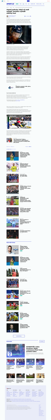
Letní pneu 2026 (40, 391)
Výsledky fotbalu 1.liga (21, 392)
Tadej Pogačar (14, 394)
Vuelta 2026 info (15, 391)
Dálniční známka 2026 (41, 392)
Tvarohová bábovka (28, 394)
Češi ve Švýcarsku (34, 394)
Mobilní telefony (14, 401)
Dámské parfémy (22, 401)
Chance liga (20, 391)
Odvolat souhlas (40, 414)
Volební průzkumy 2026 (9, 392)
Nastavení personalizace (41, 415)
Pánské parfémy (38, 401)
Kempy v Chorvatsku (34, 391)
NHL (16, 85)
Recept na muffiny (28, 392)
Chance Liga (21, 301)
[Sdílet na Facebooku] (29, 146)
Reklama (40, 409)
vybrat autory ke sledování (12, 16)
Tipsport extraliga (21, 393)
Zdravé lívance (27, 393)
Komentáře (9, 341)
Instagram (40, 407)
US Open (21, 151)
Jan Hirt (14, 393)
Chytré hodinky (34, 401)
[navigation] (0, 1)
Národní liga (21, 218)
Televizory (31, 401)
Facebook (40, 406)
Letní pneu (25, 401)
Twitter (39, 408)
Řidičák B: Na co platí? (41, 394)
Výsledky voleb (8, 393)
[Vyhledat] (28, 1)
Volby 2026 (8, 391)
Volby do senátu (8, 395)
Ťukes (21, 245)
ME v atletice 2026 (21, 394)
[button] (19, 34)
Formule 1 (20, 395)
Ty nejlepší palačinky (28, 391)
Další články (42, 341)
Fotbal (21, 323)
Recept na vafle (27, 395)
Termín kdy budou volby (9, 394)
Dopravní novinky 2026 (41, 393)
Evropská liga (22, 207)
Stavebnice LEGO (18, 401)
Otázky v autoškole (41, 395)
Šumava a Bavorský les (34, 393)
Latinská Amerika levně (34, 395)
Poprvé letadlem (34, 392)
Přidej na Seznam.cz (41, 410)
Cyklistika (21, 312)
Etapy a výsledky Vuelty (15, 392)
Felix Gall (14, 395)
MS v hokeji (15, 138)
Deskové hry (28, 401)
